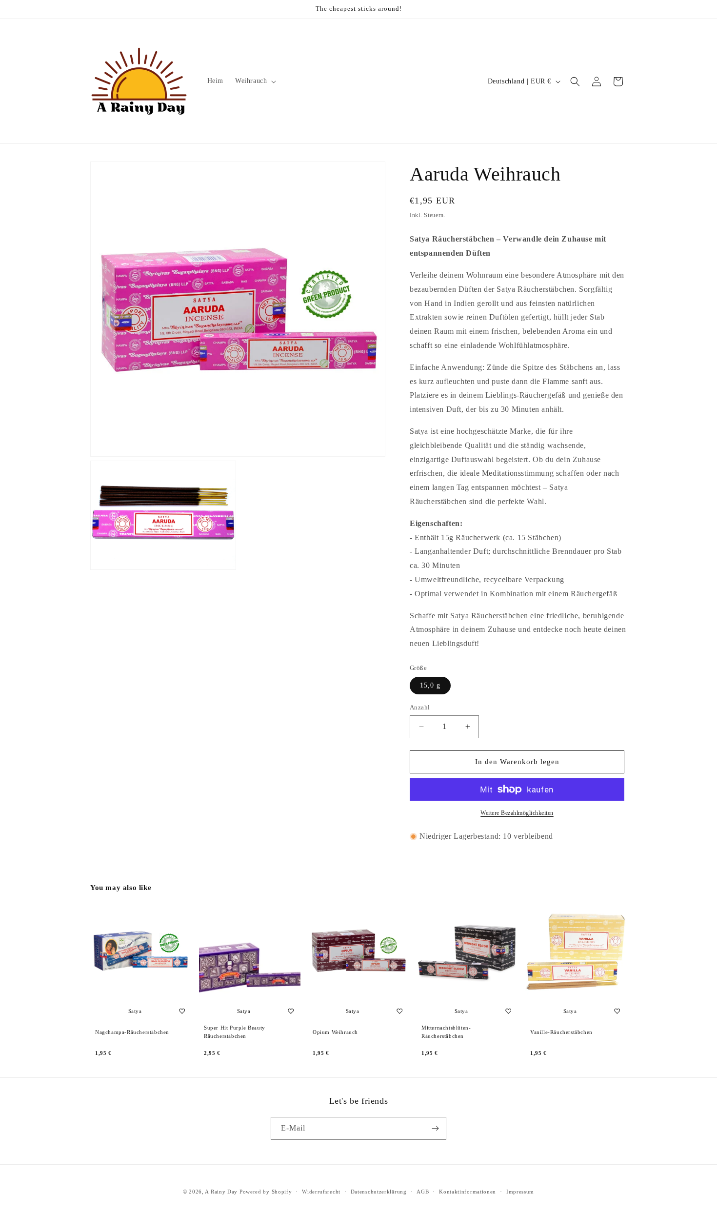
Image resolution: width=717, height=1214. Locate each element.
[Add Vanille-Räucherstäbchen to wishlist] (617, 1011)
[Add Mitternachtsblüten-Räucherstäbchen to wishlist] (508, 1011)
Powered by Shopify (265, 1191)
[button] (254, 81)
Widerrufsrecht (321, 1191)
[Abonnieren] (435, 1128)
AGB (423, 1191)
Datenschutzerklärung (379, 1191)
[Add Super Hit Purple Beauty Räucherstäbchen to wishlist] (291, 1011)
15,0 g (430, 685)
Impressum (520, 1191)
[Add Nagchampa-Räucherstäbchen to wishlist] (182, 1011)
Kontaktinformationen (467, 1191)
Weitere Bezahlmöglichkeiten (517, 812)
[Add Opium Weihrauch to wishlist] (399, 1011)
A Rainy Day (221, 1191)
